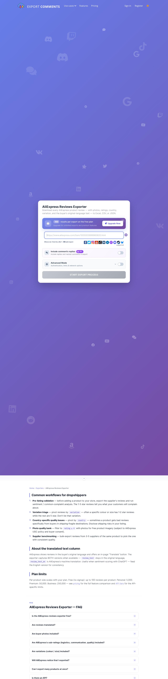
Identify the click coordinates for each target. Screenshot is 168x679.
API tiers (120, 583)
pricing (76, 583)
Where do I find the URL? (53, 242)
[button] (69, 5)
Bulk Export (69, 242)
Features (83, 5)
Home (31, 488)
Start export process (84, 274)
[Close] (123, 221)
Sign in (128, 5)
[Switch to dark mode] (147, 5)
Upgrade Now (114, 223)
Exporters (40, 488)
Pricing (94, 5)
